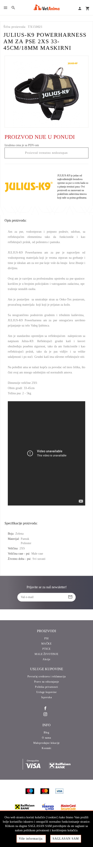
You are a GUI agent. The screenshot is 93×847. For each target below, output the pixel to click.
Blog (46, 732)
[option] (46, 92)
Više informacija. (31, 838)
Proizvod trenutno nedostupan (46, 152)
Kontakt (46, 748)
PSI (46, 638)
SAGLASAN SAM (66, 838)
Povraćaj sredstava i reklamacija (46, 676)
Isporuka (46, 697)
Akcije (46, 659)
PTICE (46, 648)
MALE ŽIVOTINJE (46, 654)
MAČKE (46, 643)
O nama (46, 737)
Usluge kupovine (46, 692)
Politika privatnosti (46, 686)
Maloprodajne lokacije (46, 742)
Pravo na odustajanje (46, 681)
